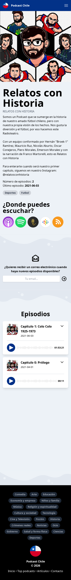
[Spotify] (20, 222)
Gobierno (12, 531)
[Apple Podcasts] (8, 222)
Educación (49, 494)
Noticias (42, 525)
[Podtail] (33, 222)
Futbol (25, 192)
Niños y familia (50, 500)
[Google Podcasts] (45, 222)
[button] (66, 5)
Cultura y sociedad (25, 513)
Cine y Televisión (20, 519)
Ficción (40, 519)
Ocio (55, 525)
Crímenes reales (21, 525)
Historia (55, 519)
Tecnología (49, 513)
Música (17, 506)
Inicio (11, 571)
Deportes (10, 192)
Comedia (20, 494)
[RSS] (58, 222)
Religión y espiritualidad (42, 506)
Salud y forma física (35, 531)
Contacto (57, 571)
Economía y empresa (23, 500)
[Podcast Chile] (35, 551)
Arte (34, 494)
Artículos (43, 571)
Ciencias (58, 531)
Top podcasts (26, 571)
